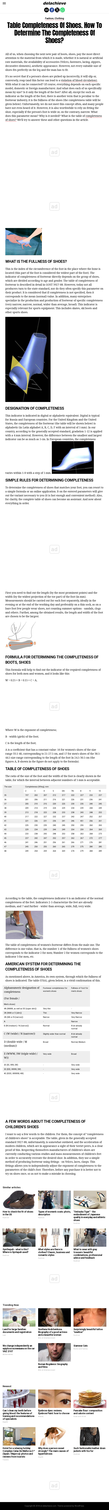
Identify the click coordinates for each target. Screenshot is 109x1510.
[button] (4, 3)
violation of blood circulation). (79, 80)
